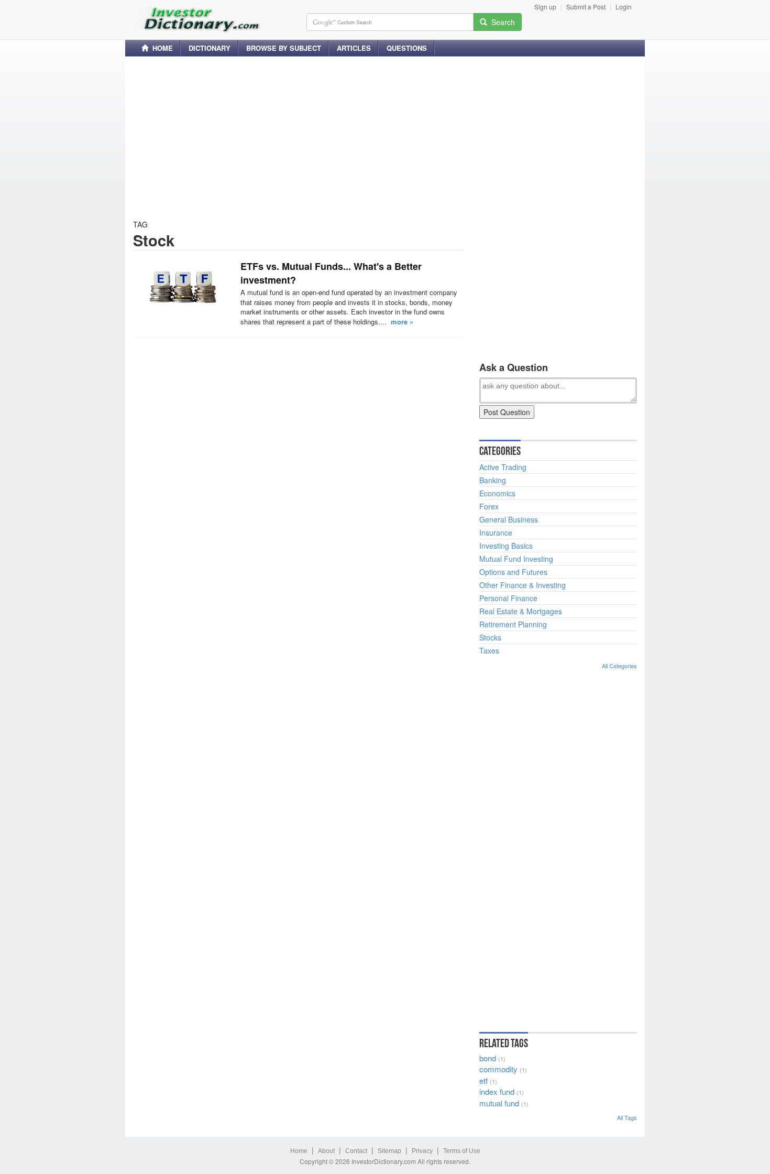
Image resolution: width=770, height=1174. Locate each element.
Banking (492, 480)
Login (623, 6)
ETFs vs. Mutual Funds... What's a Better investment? (331, 273)
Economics (497, 493)
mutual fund (499, 1102)
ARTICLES (354, 48)
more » (402, 322)
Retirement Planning (513, 624)
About (326, 1151)
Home (298, 1151)
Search (501, 22)
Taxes (489, 650)
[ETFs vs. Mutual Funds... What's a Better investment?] (183, 286)
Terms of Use (461, 1151)
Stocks (490, 637)
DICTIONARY (209, 48)
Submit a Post (586, 6)
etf (483, 1080)
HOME (160, 48)
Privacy (422, 1151)
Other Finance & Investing (522, 585)
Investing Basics (506, 545)
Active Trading (502, 467)
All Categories (619, 665)
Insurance (495, 532)
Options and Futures (513, 572)
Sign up (545, 6)
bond (487, 1057)
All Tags (627, 1117)
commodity (498, 1068)
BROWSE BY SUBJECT (283, 48)
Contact (356, 1151)
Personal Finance (508, 598)
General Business (508, 519)
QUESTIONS (407, 48)
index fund (496, 1091)
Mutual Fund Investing (516, 558)
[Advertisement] (385, 137)
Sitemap (389, 1151)
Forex (489, 506)
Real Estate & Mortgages (520, 611)
